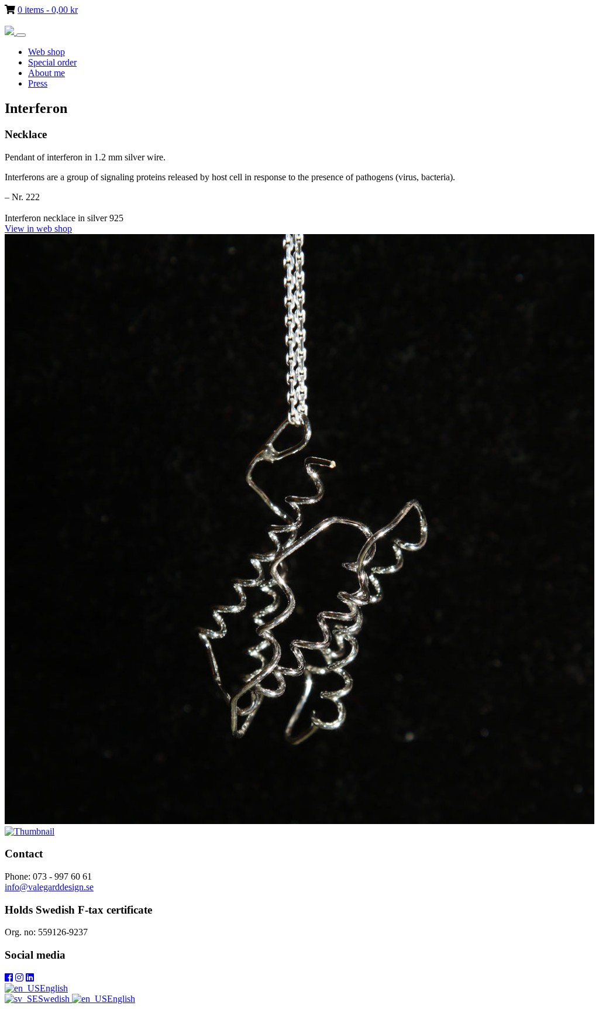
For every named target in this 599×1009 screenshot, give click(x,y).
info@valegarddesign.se (49, 887)
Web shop (46, 52)
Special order (52, 62)
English (54, 988)
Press (37, 83)
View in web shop (38, 229)
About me (46, 73)
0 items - (48, 10)
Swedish (55, 999)
